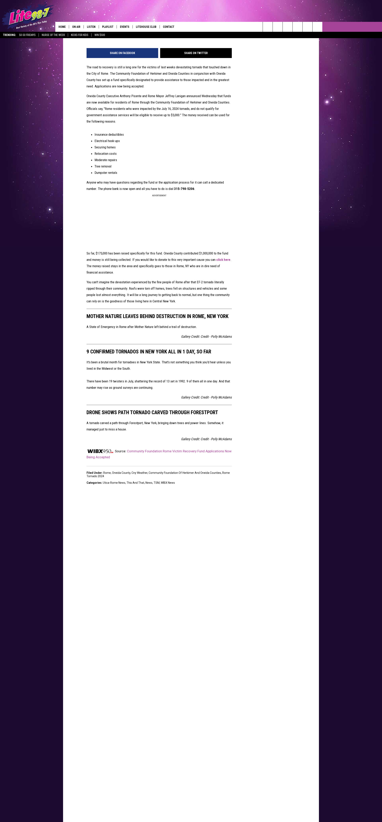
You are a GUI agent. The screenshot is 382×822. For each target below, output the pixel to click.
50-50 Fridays (27, 35)
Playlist (107, 26)
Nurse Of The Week (53, 35)
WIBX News (168, 482)
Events (124, 26)
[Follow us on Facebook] (287, 27)
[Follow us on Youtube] (317, 27)
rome (107, 472)
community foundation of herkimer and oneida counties (185, 472)
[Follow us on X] (307, 27)
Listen (91, 26)
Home (62, 26)
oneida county (121, 472)
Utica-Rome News (114, 482)
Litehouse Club (146, 26)
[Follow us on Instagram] (297, 27)
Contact (168, 26)
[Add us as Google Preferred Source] (278, 27)
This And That (135, 482)
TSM (157, 482)
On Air (76, 26)
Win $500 (100, 35)
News (148, 482)
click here (223, 260)
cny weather (139, 472)
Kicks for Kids (79, 35)
